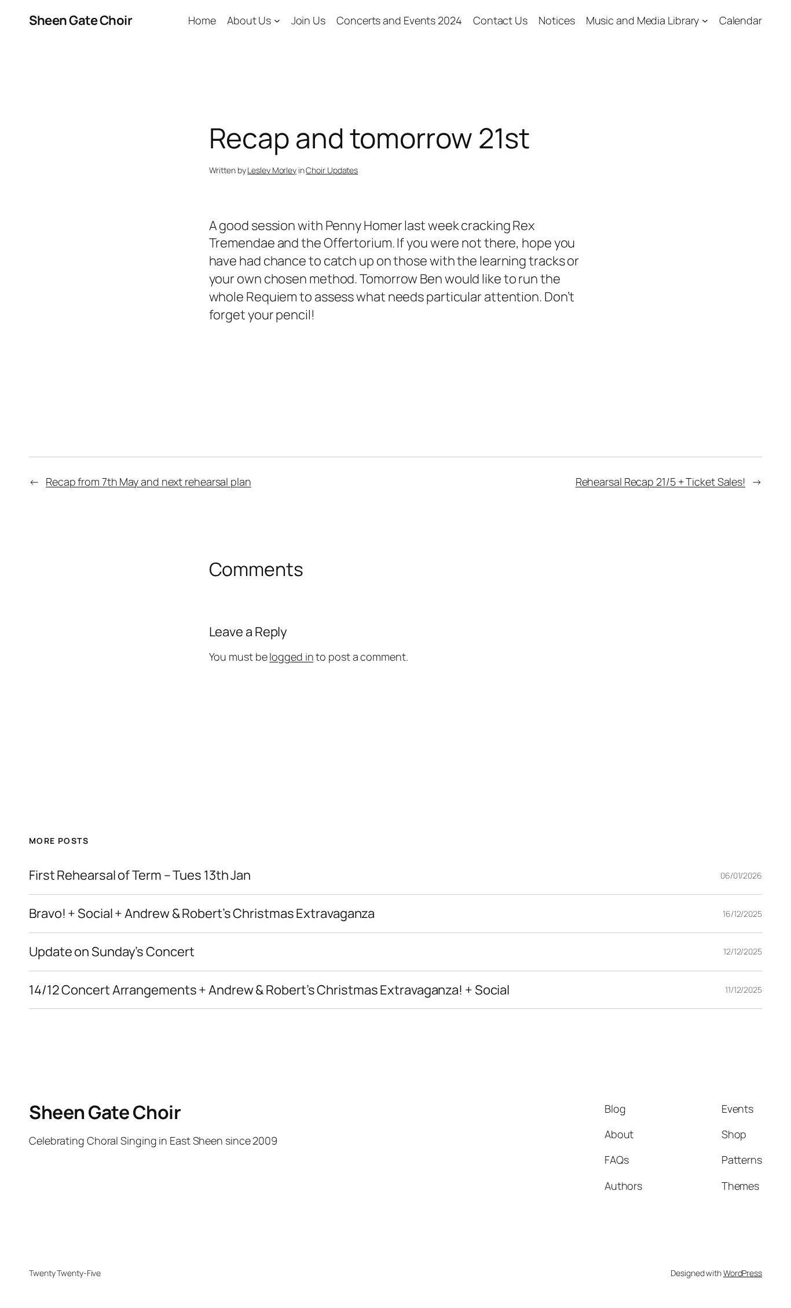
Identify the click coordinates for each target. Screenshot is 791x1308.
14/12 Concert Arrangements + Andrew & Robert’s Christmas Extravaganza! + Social (269, 990)
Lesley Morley (271, 170)
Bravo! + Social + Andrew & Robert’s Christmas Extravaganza (202, 913)
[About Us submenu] (277, 20)
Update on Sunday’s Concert (111, 952)
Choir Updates (332, 170)
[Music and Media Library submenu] (705, 20)
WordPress (742, 1272)
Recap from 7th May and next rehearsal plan (148, 482)
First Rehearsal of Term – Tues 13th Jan (140, 875)
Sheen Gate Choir (80, 20)
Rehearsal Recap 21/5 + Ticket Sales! (660, 482)
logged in (291, 657)
